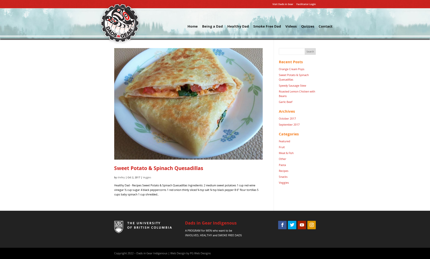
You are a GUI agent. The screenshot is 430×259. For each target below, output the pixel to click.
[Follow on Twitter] (292, 225)
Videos (291, 27)
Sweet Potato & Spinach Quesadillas (158, 168)
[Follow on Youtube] (302, 225)
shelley (121, 177)
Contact (326, 27)
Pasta (282, 165)
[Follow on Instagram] (311, 225)
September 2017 (289, 124)
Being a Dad (212, 27)
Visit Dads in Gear (282, 4)
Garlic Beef (285, 102)
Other (282, 159)
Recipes (283, 171)
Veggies (147, 177)
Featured (284, 141)
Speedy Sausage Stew (292, 85)
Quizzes (307, 27)
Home (192, 27)
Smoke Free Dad (267, 27)
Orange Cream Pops (291, 69)
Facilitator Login (306, 4)
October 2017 (287, 118)
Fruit (282, 147)
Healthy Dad (238, 27)
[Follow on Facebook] (282, 225)
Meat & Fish (286, 153)
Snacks (283, 177)
